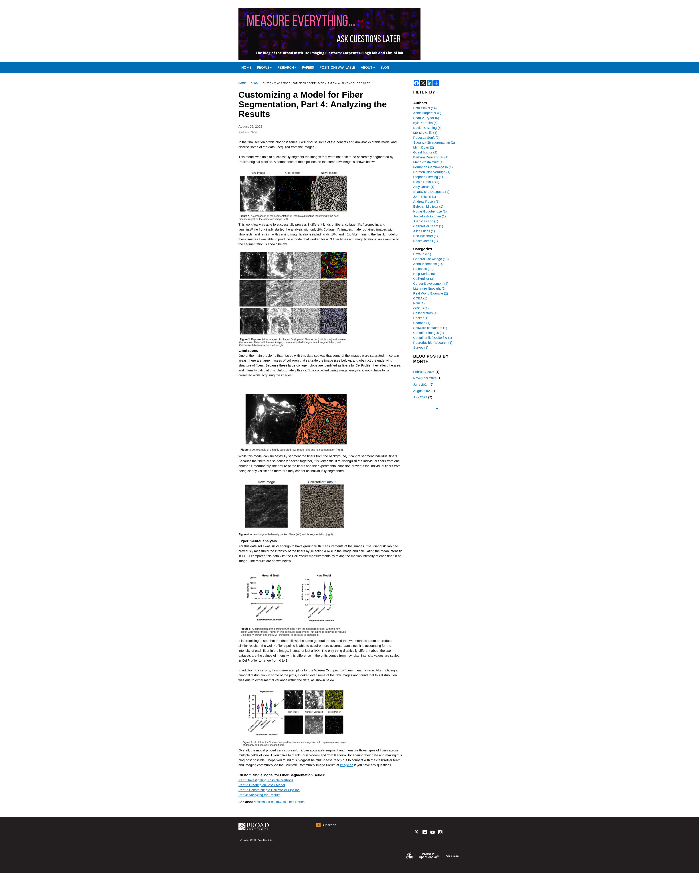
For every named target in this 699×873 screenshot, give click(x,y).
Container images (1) (428, 333)
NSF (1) (419, 303)
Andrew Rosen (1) (426, 201)
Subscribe (329, 825)
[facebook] (424, 832)
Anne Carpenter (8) (427, 113)
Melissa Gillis (263, 802)
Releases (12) (423, 269)
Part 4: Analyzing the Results (259, 795)
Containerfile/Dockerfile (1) (432, 338)
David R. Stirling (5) (427, 128)
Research (285, 67)
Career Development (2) (430, 283)
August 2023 (422, 391)
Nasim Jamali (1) (425, 241)
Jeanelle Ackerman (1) (429, 216)
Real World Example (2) (430, 293)
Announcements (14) (428, 264)
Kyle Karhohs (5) (425, 123)
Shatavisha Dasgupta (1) (431, 192)
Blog (385, 67)
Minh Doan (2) (423, 147)
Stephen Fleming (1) (428, 177)
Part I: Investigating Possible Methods (265, 780)
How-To (280, 802)
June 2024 (421, 384)
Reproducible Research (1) (432, 342)
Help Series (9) (424, 274)
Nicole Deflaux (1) (426, 182)
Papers (308, 67)
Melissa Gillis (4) (425, 133)
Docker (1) (421, 318)
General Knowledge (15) (431, 259)
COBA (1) (420, 298)
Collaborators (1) (425, 313)
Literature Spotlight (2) (429, 288)
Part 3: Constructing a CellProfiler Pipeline (269, 790)
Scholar (428, 856)
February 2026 (424, 372)
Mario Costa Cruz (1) (428, 162)
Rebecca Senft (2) (426, 137)
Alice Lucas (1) (424, 231)
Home (242, 83)
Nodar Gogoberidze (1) (430, 211)
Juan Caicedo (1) (425, 221)
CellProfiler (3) (423, 278)
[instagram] (440, 832)
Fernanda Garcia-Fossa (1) (433, 167)
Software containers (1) (430, 328)
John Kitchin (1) (424, 196)
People (263, 67)
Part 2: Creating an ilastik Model (261, 785)
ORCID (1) (421, 308)
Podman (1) (421, 323)
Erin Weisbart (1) (425, 236)
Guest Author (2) (425, 152)
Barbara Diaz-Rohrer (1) (430, 157)
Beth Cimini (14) (425, 108)
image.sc (346, 765)
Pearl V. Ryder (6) (426, 118)
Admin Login (452, 856)
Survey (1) (420, 347)
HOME (246, 67)
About (367, 67)
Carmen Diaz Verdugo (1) (431, 172)
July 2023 (420, 397)
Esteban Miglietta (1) (428, 206)
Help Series (296, 802)
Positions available (337, 67)
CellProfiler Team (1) (428, 226)
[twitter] (417, 832)
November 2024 (425, 378)
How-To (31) (422, 254)
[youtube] (432, 832)
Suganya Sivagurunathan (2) (434, 142)
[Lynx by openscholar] (412, 856)
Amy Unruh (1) (424, 187)
